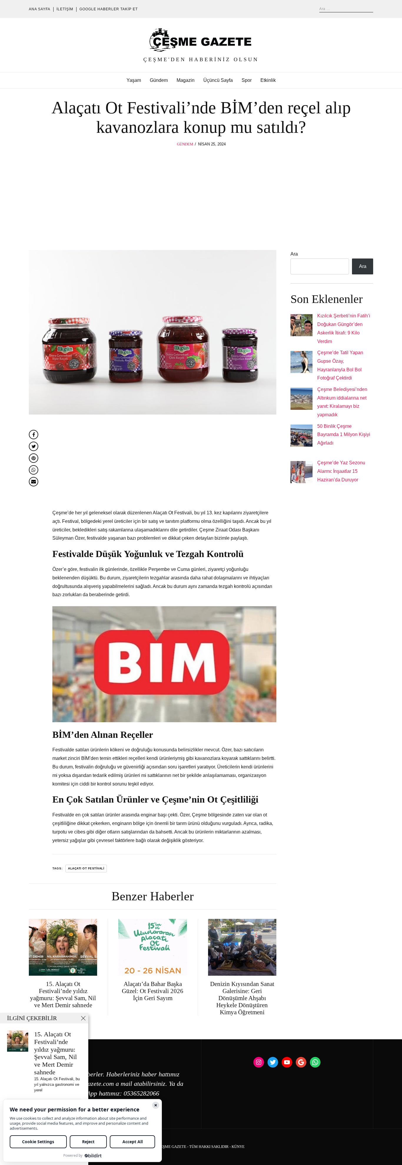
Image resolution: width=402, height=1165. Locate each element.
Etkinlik (268, 80)
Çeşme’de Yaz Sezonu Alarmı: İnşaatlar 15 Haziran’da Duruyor (341, 471)
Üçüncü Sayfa (218, 80)
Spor (247, 80)
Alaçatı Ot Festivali (86, 868)
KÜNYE (238, 1147)
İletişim (65, 9)
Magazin (186, 80)
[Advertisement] (201, 191)
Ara (294, 253)
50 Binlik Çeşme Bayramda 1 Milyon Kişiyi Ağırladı (343, 435)
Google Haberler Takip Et (108, 9)
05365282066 (141, 1093)
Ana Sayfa (39, 9)
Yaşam (134, 80)
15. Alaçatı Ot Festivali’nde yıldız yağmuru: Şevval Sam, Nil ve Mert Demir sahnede (55, 1053)
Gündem (159, 80)
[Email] (33, 481)
